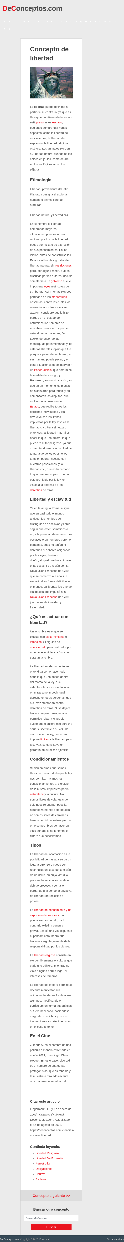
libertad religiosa (44, 955)
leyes (46, 286)
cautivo (40, 1174)
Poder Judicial (43, 370)
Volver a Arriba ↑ (115, 1239)
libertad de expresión (50, 1158)
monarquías (59, 297)
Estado (34, 406)
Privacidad (44, 1239)
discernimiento (55, 636)
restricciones (63, 265)
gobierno (56, 281)
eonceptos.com (32, 8)
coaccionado (38, 647)
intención (36, 642)
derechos (36, 490)
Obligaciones (44, 1168)
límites (44, 739)
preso (40, 122)
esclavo (57, 122)
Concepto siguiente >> (51, 1196)
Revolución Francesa (43, 597)
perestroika (43, 1163)
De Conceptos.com (10, 1239)
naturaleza (37, 794)
